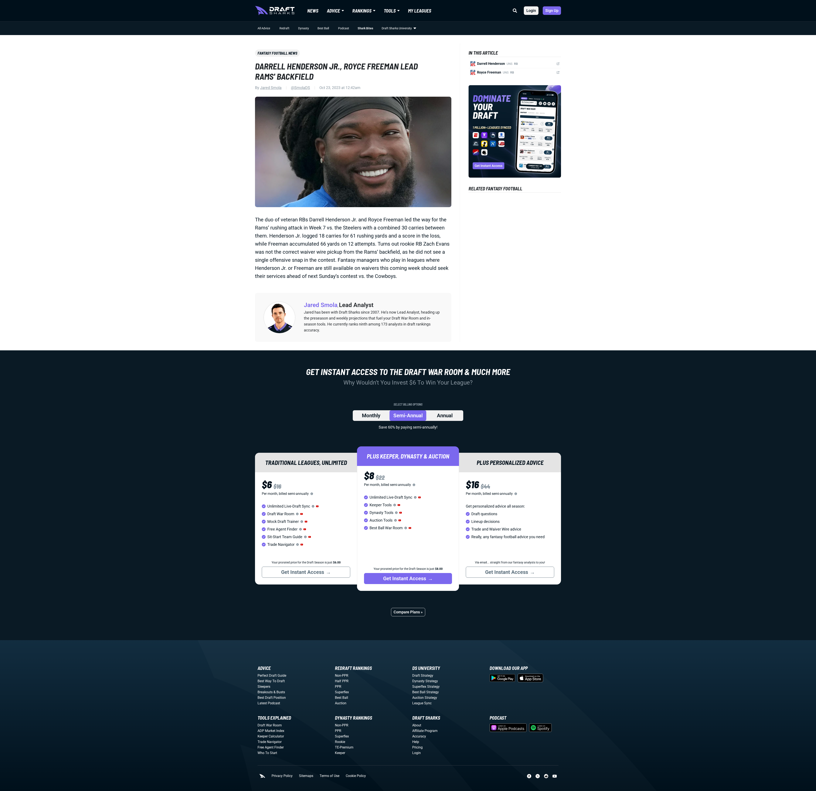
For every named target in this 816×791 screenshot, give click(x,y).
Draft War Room (270, 725)
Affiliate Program (425, 731)
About (416, 725)
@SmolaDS (300, 87)
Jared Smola (271, 87)
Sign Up (551, 10)
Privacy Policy (282, 776)
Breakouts (265, 692)
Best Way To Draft (271, 681)
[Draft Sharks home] (275, 10)
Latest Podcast (269, 703)
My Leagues (419, 10)
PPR (338, 687)
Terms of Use (329, 776)
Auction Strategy (424, 698)
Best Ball (323, 28)
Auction (340, 703)
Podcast (343, 28)
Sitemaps (306, 776)
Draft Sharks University (397, 28)
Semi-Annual (408, 416)
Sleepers (264, 687)
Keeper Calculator (271, 736)
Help (415, 742)
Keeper (340, 753)
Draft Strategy (422, 676)
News (312, 10)
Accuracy (419, 736)
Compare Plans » (408, 612)
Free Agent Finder (271, 747)
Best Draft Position (272, 698)
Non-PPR (341, 676)
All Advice (264, 28)
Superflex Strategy (426, 687)
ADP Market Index (271, 731)
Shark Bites (365, 28)
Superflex (342, 692)
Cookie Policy (356, 776)
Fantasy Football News (277, 53)
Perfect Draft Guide (272, 676)
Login (531, 10)
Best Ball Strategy (425, 692)
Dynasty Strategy (425, 681)
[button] (317, 506)
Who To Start (267, 753)
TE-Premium (344, 747)
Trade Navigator (270, 742)
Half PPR (341, 681)
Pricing (417, 747)
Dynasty (303, 28)
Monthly (371, 416)
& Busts (279, 692)
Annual (445, 416)
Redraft (284, 28)
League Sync (422, 703)
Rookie (340, 742)
